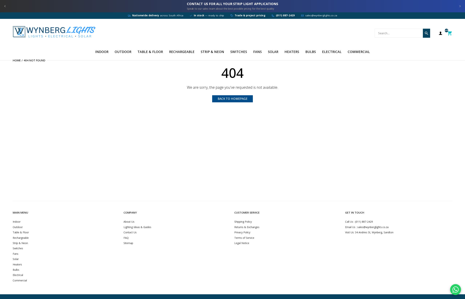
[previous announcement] (5, 6)
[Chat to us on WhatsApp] (455, 289)
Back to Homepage (232, 99)
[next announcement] (460, 6)
